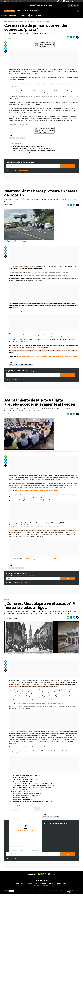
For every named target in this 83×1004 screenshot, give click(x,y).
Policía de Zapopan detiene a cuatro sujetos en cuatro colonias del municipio (34, 150)
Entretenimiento (51, 883)
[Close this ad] (82, 997)
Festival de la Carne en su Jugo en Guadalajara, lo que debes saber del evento (40, 703)
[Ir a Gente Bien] (21, 0)
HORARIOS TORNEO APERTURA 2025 (16, 15)
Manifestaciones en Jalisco (26, 364)
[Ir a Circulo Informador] (13, 0)
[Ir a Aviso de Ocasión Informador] (6, 0)
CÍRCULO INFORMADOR (37, 15)
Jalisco (18, 10)
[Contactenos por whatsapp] (77, 5)
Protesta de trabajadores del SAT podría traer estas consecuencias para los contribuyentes (47, 356)
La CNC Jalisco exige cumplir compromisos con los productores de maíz (44, 275)
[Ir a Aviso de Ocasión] (32, 872)
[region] (41, 1001)
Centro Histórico (54, 816)
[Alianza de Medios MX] (68, 890)
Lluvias (11, 567)
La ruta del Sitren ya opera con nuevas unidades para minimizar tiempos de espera (46, 559)
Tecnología (43, 883)
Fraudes (22, 137)
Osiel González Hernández (11, 413)
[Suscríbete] (75, 0)
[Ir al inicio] (19, 5)
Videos (31, 10)
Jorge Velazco (9, 204)
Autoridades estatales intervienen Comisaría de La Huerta (29, 146)
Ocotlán (12, 364)
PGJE (18, 137)
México (24, 10)
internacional (29, 883)
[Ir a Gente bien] (51, 872)
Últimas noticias (9, 10)
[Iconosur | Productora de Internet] (6, 890)
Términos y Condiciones (23, 169)
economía (65, 883)
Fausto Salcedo (9, 616)
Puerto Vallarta (19, 567)
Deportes (36, 883)
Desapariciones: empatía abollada (22, 152)
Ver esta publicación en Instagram (25, 830)
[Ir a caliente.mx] (59, 0)
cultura (59, 883)
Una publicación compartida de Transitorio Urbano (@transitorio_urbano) (26, 850)
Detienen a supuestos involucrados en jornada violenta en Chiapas (31, 148)
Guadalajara (45, 816)
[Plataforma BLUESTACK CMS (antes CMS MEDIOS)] (11, 890)
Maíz (17, 364)
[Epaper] (66, 0)
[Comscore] (75, 890)
